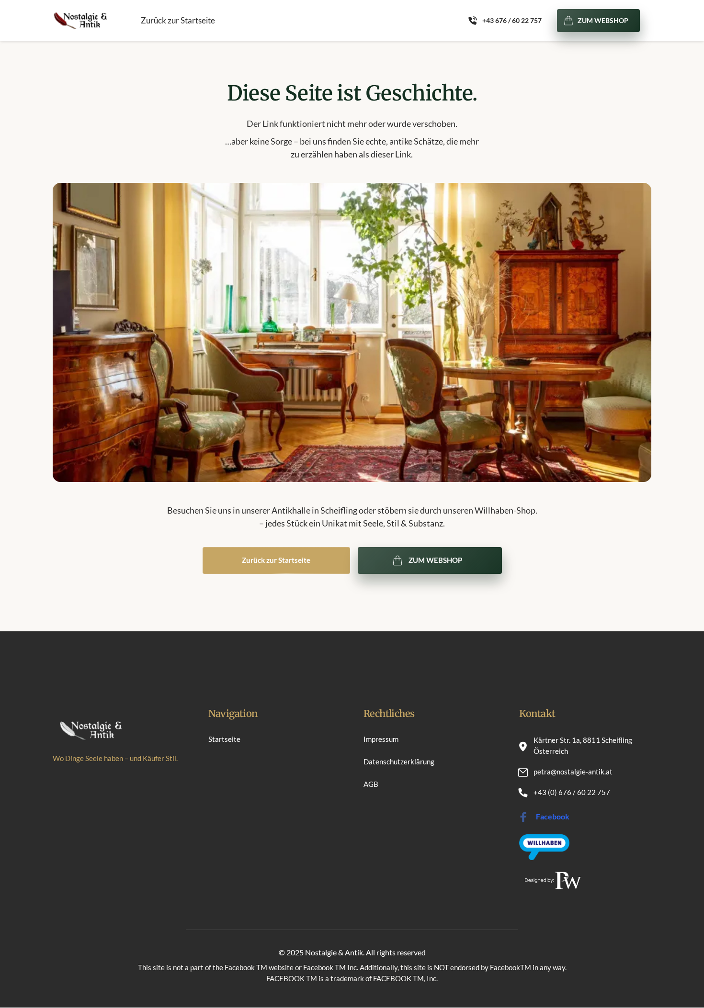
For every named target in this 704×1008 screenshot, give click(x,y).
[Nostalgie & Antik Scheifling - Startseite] (80, 20)
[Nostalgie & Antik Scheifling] (544, 847)
